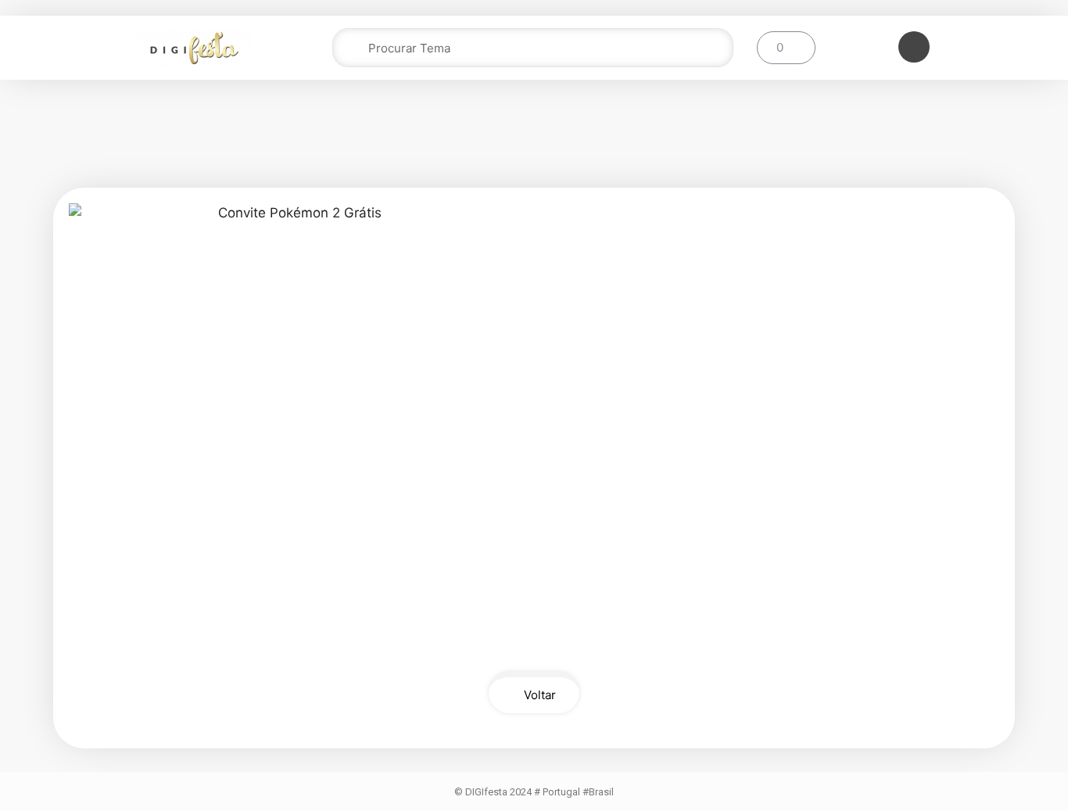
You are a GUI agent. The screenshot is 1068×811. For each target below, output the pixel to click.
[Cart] (786, 47)
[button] (534, 692)
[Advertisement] (534, 138)
